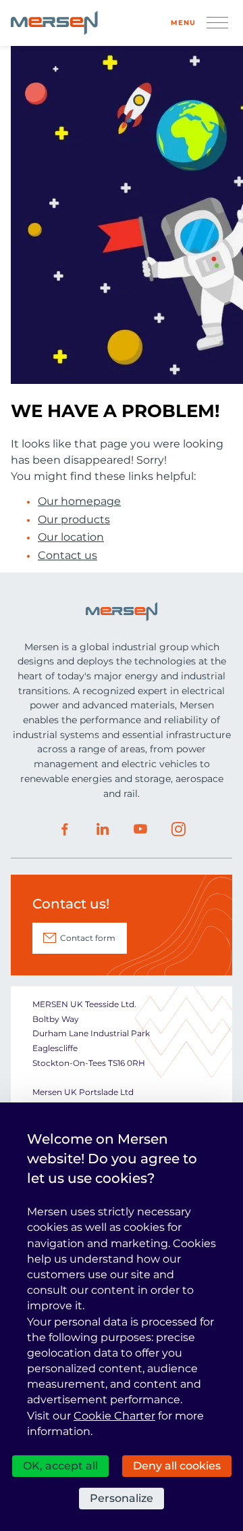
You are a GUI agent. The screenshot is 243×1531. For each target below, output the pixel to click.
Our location (71, 537)
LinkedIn (102, 829)
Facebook (64, 829)
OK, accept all (60, 1465)
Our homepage (79, 501)
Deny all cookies (177, 1465)
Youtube (140, 829)
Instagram (178, 829)
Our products (74, 520)
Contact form (87, 938)
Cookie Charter (114, 1415)
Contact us (67, 556)
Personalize (121, 1498)
